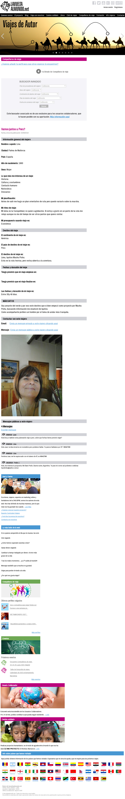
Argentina (12, 766)
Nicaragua (88, 773)
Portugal (118, 773)
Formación (100, 15)
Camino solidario (52, 15)
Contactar (120, 15)
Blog (26, 15)
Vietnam (96, 781)
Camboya (42, 766)
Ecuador (73, 766)
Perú (111, 773)
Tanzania (65, 781)
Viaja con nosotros (37, 15)
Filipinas (103, 766)
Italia (35, 773)
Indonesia (12, 773)
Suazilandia (35, 781)
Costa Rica (65, 766)
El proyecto (19, 15)
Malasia (58, 773)
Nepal (80, 773)
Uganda (81, 781)
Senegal (13, 781)
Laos (50, 773)
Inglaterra (20, 773)
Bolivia (27, 766)
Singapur (20, 781)
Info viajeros (110, 15)
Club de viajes (72, 15)
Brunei (35, 766)
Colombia (58, 766)
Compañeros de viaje (87, 15)
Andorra (5, 766)
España (81, 766)
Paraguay (103, 773)
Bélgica (20, 766)
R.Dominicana (5, 781)
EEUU (88, 766)
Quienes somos (7, 15)
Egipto (95, 766)
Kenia (43, 773)
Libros (62, 15)
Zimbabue (103, 781)
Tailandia (58, 781)
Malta (65, 773)
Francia (111, 766)
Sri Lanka (27, 781)
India (5, 773)
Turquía (73, 781)
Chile (50, 766)
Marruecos (73, 773)
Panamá (96, 773)
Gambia (118, 766)
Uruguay (88, 781)
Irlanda (27, 773)
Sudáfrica (43, 781)
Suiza (50, 781)
